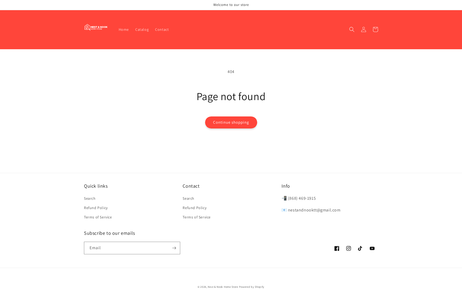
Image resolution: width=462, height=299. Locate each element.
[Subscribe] (174, 248)
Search (90, 198)
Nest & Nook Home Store (223, 287)
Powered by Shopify (252, 287)
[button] (352, 29)
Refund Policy (96, 207)
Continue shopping (231, 122)
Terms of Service (98, 217)
